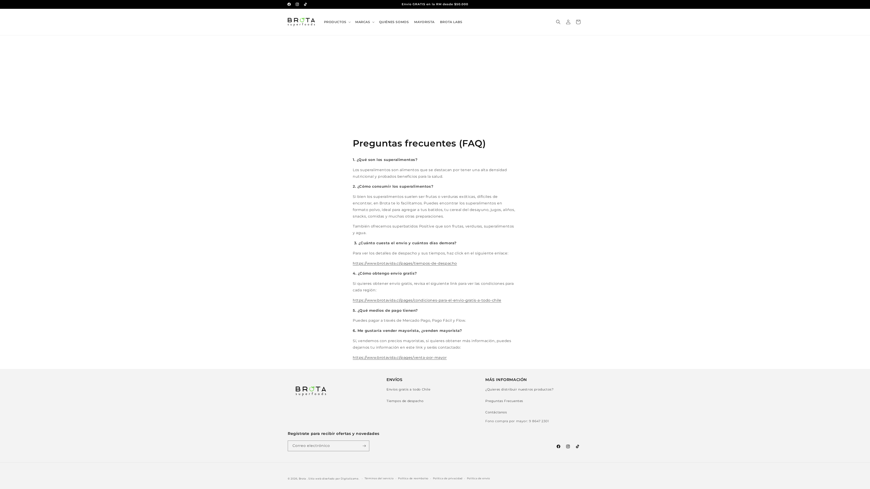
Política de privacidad (447, 478)
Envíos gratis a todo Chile (408, 389)
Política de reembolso (413, 478)
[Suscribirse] (364, 446)
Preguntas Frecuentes (504, 401)
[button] (337, 22)
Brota (302, 478)
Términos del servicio (379, 478)
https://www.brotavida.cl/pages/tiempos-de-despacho (405, 263)
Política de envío (478, 478)
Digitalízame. (350, 478)
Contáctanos (496, 412)
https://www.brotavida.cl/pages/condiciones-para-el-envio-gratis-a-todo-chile (427, 300)
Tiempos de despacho (405, 401)
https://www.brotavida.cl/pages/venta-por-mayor (400, 357)
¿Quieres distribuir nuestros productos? (519, 389)
